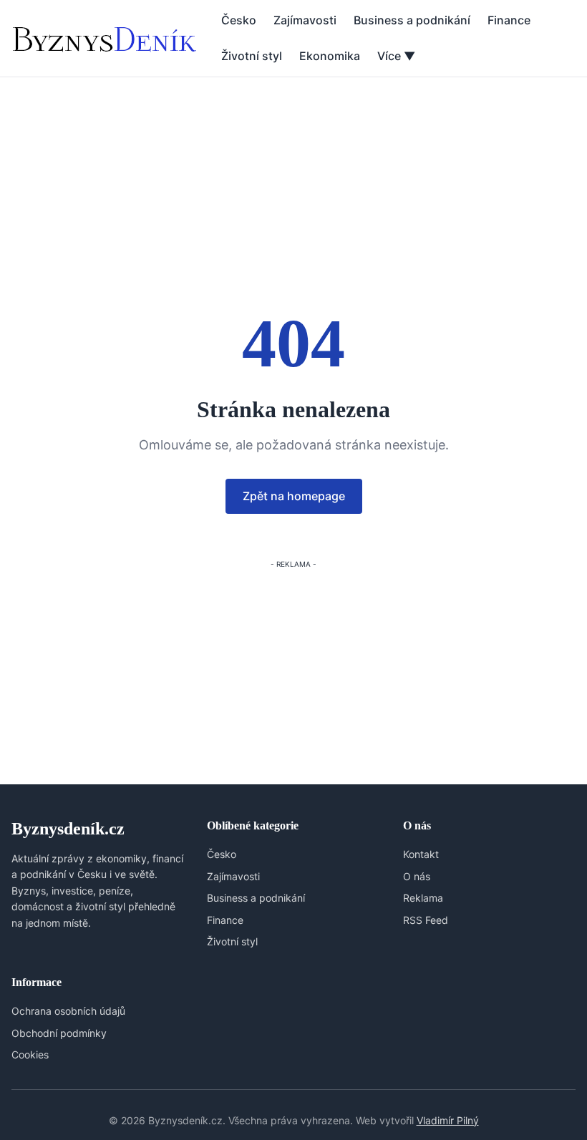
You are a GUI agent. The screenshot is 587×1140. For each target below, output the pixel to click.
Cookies (30, 1054)
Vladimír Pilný (448, 1120)
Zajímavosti (304, 20)
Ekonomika (329, 56)
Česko (238, 20)
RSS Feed (425, 920)
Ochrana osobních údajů (68, 1011)
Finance (508, 20)
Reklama (423, 898)
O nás (416, 876)
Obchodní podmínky (59, 1033)
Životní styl (251, 56)
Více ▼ (396, 56)
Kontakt (421, 854)
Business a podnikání (412, 20)
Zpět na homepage (294, 496)
